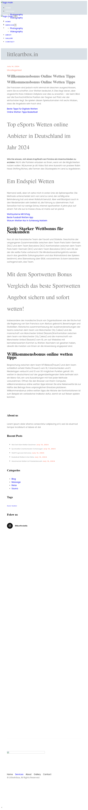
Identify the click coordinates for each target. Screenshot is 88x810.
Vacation (14, 506)
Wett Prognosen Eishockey (21, 453)
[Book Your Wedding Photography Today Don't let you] (63, 568)
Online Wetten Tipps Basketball (22, 112)
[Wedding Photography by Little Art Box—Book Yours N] (63, 696)
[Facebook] (49, 782)
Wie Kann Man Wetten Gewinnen (24, 445)
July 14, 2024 (13, 66)
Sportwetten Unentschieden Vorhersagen (27, 449)
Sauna (15, 488)
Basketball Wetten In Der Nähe (23, 457)
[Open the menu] (15, 16)
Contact (47, 774)
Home (10, 774)
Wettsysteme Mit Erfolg (18, 214)
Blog (14, 479)
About (29, 774)
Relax (14, 485)
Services (19, 774)
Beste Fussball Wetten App (20, 217)
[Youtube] (44, 782)
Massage (16, 482)
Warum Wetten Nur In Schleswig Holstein (27, 220)
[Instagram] (39, 782)
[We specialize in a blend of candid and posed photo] (25, 630)
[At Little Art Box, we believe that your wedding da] (25, 568)
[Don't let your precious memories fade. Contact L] (63, 622)
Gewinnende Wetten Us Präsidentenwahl (27, 461)
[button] (1, 807)
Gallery (37, 774)
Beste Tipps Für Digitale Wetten (22, 108)
